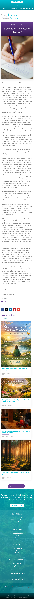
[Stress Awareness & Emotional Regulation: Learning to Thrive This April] (16, 344)
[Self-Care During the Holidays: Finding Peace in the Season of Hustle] (16, 419)
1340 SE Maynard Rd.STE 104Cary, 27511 (17, 535)
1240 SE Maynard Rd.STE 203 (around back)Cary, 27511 (17, 520)
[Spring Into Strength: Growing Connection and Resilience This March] (16, 387)
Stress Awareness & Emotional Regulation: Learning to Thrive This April (14, 369)
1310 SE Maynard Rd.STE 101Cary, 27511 (17, 550)
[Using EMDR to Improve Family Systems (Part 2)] (16, 455)
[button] (17, 5)
